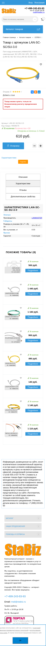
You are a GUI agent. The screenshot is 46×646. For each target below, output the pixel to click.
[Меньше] (34, 146)
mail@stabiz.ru (39, 12)
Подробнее (33, 270)
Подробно (23, 161)
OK (20, 640)
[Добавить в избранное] (41, 64)
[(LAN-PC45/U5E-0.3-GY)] (23, 394)
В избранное (21, 261)
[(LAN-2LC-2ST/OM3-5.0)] (23, 324)
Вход (31, 2)
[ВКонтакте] (32, 92)
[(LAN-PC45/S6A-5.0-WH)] (23, 301)
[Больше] (40, 146)
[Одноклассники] (35, 92)
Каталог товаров (14, 29)
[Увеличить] (23, 75)
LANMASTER (37, 218)
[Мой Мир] (39, 92)
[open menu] (3, 3)
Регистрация (39, 2)
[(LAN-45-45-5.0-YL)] (23, 371)
